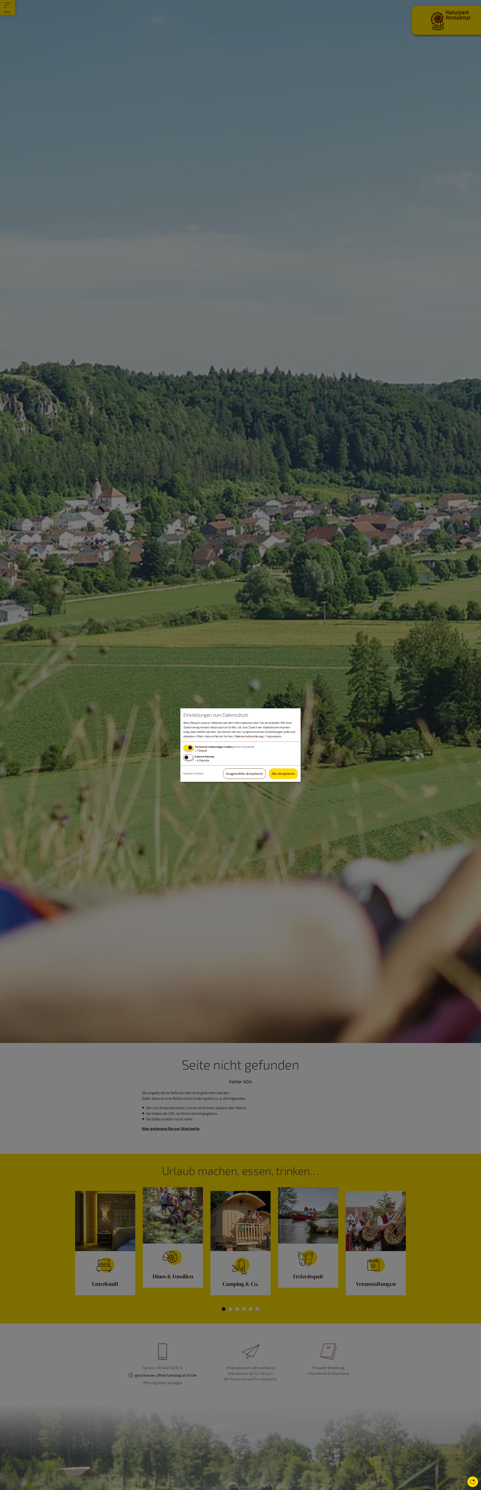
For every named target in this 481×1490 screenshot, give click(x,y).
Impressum (273, 736)
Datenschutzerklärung (248, 736)
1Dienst (201, 750)
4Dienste (202, 760)
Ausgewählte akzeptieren (244, 774)
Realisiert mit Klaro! (193, 773)
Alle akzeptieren (283, 774)
